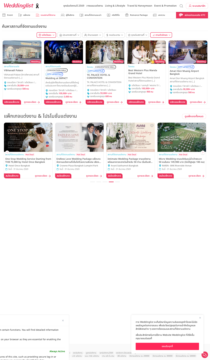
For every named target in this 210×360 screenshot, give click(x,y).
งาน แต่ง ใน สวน (108, 356)
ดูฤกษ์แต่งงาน (91, 353)
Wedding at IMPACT (56, 78)
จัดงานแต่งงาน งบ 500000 (186, 356)
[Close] (200, 318)
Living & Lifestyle (115, 6)
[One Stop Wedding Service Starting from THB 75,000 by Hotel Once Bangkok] (28, 137)
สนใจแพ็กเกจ (12, 176)
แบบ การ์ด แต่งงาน (92, 356)
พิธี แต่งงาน (121, 356)
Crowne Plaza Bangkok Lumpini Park (79, 165)
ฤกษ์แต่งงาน (78, 353)
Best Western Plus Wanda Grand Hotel (142, 72)
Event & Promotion (165, 6)
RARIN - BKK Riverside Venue (177, 165)
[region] (167, 334)
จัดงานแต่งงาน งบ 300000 (162, 356)
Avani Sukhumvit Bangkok (124, 165)
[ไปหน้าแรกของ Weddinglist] (22, 6)
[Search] (181, 6)
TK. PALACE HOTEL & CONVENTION (98, 77)
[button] (92, 181)
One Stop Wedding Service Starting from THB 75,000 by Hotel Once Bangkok (28, 160)
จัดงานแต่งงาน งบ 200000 (139, 356)
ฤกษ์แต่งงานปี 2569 (73, 6)
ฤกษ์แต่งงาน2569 (106, 353)
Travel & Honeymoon (139, 6)
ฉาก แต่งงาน (77, 356)
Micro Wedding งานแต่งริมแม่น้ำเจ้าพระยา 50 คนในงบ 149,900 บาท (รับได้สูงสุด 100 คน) (182, 160)
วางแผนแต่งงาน (94, 6)
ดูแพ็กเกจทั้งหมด (194, 116)
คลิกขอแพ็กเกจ (11, 102)
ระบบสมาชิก (198, 6)
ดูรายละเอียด (30, 102)
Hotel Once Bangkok (19, 165)
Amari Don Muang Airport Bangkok (184, 73)
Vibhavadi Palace (13, 70)
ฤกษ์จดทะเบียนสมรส (123, 353)
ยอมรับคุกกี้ (167, 346)
